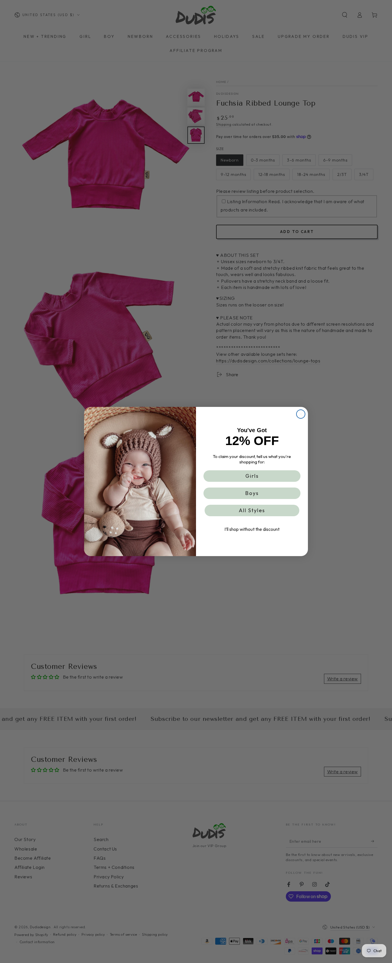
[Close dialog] (300, 414)
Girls (252, 476)
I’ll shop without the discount (252, 529)
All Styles (252, 510)
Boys (252, 493)
